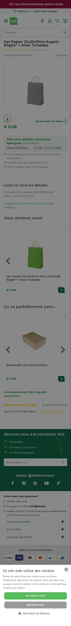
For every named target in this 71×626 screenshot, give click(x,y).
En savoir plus (33, 587)
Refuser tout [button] (35, 605)
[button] (35, 613)
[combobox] (66, 569)
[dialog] (35, 595)
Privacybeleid (33, 618)
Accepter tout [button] (35, 595)
